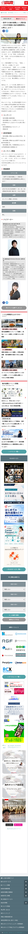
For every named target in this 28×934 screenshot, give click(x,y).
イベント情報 (10, 8)
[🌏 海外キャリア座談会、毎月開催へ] (14, 786)
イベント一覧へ (14, 451)
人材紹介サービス (7, 899)
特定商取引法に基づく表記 (10, 920)
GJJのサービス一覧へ (14, 569)
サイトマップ (6, 913)
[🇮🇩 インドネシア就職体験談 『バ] (14, 810)
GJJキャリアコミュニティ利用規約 (12, 924)
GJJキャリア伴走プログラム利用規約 (13, 927)
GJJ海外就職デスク (8, 878)
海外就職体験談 (17, 8)
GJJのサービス (3, 8)
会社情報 (4, 902)
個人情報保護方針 (7, 917)
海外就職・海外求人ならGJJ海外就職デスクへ (14, 932)
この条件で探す (14, 615)
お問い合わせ (6, 909)
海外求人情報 (24, 8)
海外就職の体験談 (7, 892)
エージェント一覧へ (15, 676)
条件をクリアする (14, 619)
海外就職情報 (6, 888)
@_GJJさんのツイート (14, 828)
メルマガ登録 (6, 906)
